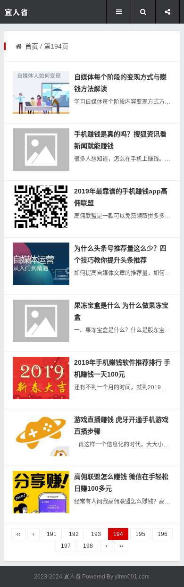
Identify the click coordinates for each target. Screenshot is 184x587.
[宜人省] (32, 12)
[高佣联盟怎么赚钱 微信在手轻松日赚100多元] (41, 492)
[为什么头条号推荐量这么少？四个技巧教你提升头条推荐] (41, 264)
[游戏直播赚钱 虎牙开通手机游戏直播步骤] (41, 435)
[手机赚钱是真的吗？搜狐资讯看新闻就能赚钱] (41, 149)
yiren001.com (132, 576)
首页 (31, 46)
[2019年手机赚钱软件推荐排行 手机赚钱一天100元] (41, 378)
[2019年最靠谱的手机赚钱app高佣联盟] (41, 206)
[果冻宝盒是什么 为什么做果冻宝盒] (41, 321)
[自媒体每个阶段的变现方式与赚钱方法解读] (41, 92)
